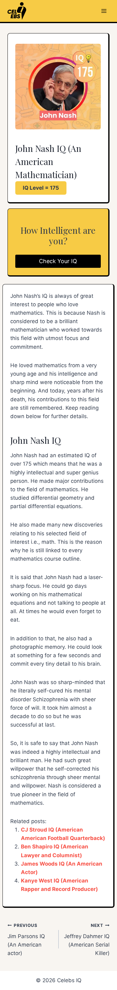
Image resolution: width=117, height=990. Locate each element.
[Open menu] (104, 11)
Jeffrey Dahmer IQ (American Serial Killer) (87, 939)
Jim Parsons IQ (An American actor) (26, 939)
